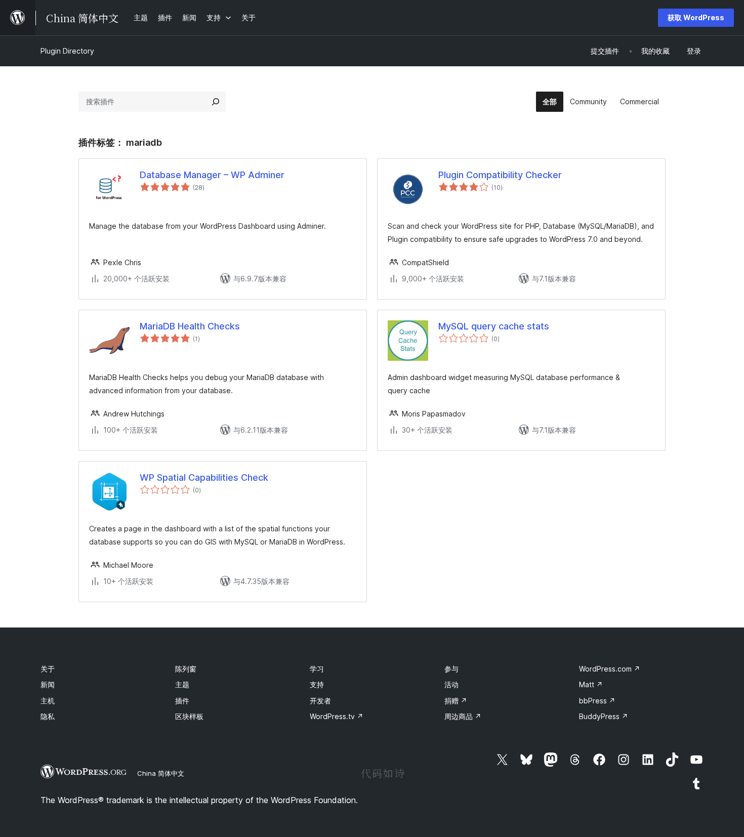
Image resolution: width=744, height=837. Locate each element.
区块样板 (189, 716)
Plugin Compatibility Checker (500, 175)
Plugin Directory (67, 51)
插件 (182, 700)
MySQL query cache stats (493, 326)
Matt (591, 684)
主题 (182, 684)
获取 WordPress (696, 17)
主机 (47, 700)
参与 (451, 668)
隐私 (47, 716)
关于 (47, 668)
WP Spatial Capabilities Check (204, 477)
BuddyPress (603, 716)
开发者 (320, 700)
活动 (451, 684)
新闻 (47, 684)
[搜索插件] (215, 102)
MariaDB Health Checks (190, 326)
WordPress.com (609, 668)
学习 (317, 668)
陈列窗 (185, 668)
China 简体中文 (160, 773)
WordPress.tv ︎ (336, 716)
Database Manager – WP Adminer (212, 175)
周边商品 (462, 716)
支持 (317, 684)
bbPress (597, 700)
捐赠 (455, 700)
